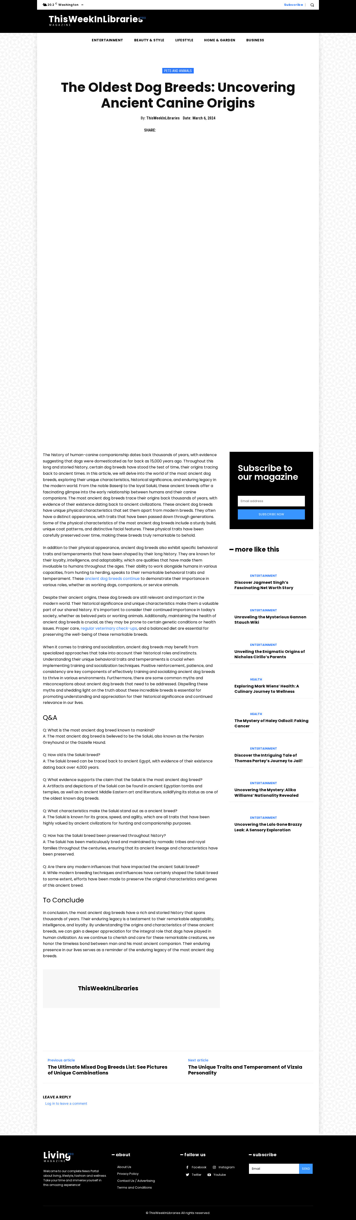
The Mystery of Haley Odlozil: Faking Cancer (271, 723)
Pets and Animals (178, 71)
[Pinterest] (184, 130)
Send (306, 1169)
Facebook (199, 1167)
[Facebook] (162, 130)
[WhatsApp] (195, 130)
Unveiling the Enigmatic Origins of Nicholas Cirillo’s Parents (269, 654)
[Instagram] (214, 1167)
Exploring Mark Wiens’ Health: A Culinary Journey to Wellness (266, 688)
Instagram (227, 1167)
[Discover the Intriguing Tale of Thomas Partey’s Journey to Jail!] (238, 744)
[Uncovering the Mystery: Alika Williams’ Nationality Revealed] (238, 779)
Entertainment (263, 575)
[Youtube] (209, 1175)
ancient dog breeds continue (112, 578)
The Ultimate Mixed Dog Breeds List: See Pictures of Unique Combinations (107, 1070)
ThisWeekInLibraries (163, 118)
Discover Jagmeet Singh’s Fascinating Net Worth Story (263, 585)
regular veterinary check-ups (109, 628)
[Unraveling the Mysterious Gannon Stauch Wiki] (238, 606)
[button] (312, 5)
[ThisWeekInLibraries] (61, 988)
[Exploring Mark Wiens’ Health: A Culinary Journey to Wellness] (238, 675)
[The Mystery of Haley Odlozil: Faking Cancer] (238, 709)
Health (256, 679)
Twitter (196, 1175)
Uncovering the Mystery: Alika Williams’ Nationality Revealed (266, 792)
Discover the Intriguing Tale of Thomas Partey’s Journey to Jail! (268, 757)
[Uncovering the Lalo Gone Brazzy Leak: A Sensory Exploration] (238, 813)
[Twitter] (173, 130)
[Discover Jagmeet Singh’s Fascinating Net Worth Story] (238, 571)
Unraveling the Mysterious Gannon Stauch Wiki (270, 619)
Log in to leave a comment (66, 1103)
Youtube (220, 1175)
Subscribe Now (271, 514)
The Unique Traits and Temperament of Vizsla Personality (245, 1070)
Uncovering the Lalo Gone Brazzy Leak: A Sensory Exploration (268, 827)
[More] (207, 130)
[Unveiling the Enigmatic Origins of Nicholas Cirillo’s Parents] (238, 640)
